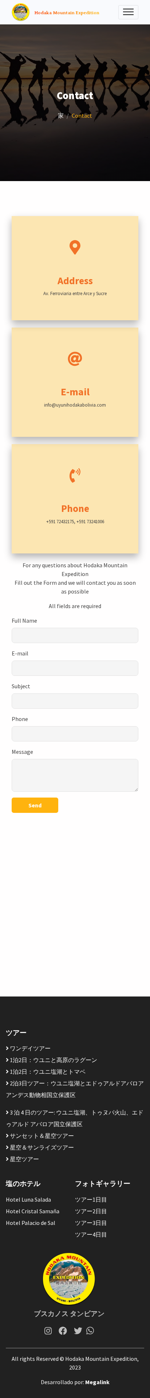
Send (35, 805)
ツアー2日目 (91, 1211)
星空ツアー (24, 1159)
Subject (21, 686)
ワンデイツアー (30, 1048)
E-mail (20, 653)
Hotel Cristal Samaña (32, 1211)
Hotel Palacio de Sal (30, 1222)
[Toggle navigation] (128, 12)
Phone (20, 719)
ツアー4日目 (91, 1234)
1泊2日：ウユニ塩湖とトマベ (47, 1071)
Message (22, 751)
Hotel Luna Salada (28, 1199)
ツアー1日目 (91, 1199)
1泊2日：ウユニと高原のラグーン (53, 1060)
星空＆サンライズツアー (41, 1147)
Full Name (24, 620)
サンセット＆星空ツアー (41, 1135)
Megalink (97, 1382)
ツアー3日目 (91, 1222)
